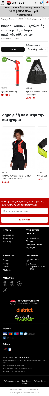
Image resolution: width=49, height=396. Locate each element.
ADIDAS (20, 19)
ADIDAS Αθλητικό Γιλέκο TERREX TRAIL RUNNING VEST (16, 177)
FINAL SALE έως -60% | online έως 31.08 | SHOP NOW (25, 9)
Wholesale (7, 270)
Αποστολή (7, 241)
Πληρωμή (29, 241)
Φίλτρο (13, 49)
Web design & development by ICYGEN (24, 393)
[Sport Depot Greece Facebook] (12, 283)
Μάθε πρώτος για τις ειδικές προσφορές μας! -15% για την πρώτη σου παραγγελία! (22, 203)
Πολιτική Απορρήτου (11, 381)
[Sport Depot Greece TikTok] (5, 290)
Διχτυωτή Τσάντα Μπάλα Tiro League (36, 93)
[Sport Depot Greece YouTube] (19, 283)
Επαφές (6, 260)
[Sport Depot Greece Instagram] (5, 283)
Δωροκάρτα (30, 248)
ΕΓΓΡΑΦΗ (24, 220)
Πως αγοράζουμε (32, 238)
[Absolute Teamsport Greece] (24, 318)
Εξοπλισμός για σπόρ (34, 19)
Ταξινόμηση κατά (33, 45)
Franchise (6, 267)
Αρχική (3, 19)
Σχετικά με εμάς (9, 235)
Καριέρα (6, 263)
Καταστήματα (8, 238)
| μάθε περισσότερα (28, 13)
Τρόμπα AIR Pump (9, 92)
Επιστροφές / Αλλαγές (34, 244)
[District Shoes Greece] (24, 309)
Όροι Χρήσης (26, 381)
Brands (11, 19)
